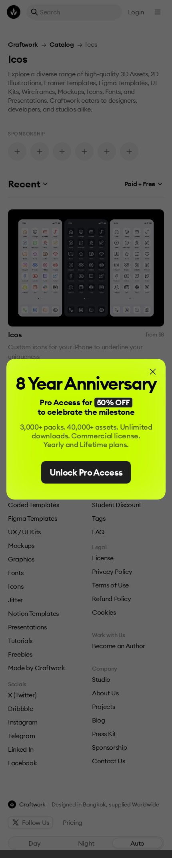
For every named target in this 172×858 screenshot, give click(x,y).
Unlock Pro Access (86, 472)
